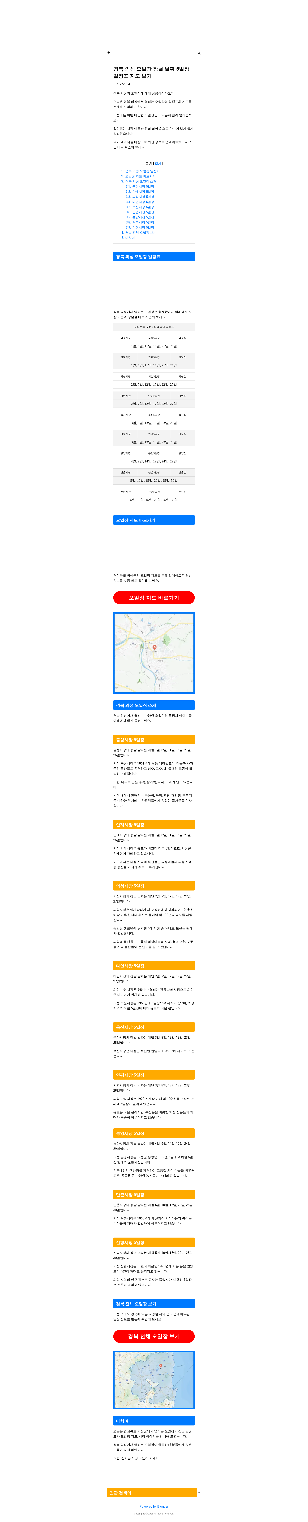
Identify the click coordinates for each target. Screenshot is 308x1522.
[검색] (199, 53)
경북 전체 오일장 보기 (154, 1336)
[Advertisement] (154, 22)
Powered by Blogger (154, 1506)
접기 (158, 164)
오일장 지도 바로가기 (154, 598)
